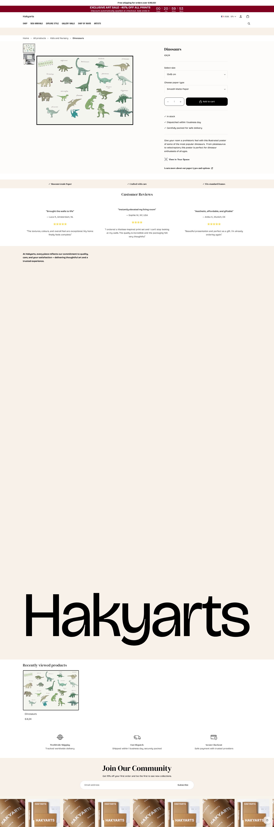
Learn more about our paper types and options (187, 168)
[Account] (240, 16)
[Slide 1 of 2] (29, 48)
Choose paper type (174, 82)
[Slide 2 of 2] (29, 59)
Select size (169, 68)
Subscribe (183, 785)
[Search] (248, 23)
